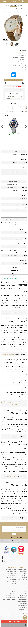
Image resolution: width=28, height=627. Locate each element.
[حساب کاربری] (20, 1)
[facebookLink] (7, 537)
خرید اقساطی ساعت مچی (11, 581)
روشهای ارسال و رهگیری (22, 569)
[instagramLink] (11, 537)
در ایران (16, 184)
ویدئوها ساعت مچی (23, 607)
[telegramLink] (14, 537)
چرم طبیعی (11, 222)
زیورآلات (7, 5)
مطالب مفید (24, 589)
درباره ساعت (24, 591)
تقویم (2, 250)
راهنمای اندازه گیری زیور (22, 597)
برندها (13, 589)
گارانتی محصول (14, 270)
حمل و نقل (14, 276)
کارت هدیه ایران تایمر (12, 583)
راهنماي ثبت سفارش (23, 571)
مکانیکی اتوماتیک (14, 263)
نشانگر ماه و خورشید (14, 255)
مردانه (16, 151)
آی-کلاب (14, 585)
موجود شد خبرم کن (13, 625)
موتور (16, 187)
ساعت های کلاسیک (8, 354)
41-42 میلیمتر (15, 198)
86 (17, 211)
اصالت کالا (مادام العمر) (13, 181)
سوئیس (16, 154)
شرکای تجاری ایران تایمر (22, 579)
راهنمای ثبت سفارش (8, 557)
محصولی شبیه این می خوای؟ (14, 621)
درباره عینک (25, 593)
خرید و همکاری (23, 567)
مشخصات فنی (7, 80)
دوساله (8, 184)
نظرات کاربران (13, 80)
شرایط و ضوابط (6, 615)
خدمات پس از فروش (8, 561)
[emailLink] (21, 537)
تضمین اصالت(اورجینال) (12, 575)
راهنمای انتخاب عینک (23, 599)
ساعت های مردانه (9, 518)
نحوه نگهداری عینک (23, 603)
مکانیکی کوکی (7, 263)
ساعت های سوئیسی (9, 313)
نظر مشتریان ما (24, 575)
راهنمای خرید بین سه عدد (11, 571)
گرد (17, 238)
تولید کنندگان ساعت (11, 593)
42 (17, 201)
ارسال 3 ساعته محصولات (11, 573)
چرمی (16, 232)
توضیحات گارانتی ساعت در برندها (9, 599)
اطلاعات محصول (14, 144)
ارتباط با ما (20, 615)
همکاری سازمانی (24, 577)
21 (17, 208)
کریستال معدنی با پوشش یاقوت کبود (11, 219)
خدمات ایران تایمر (12, 567)
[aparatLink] (17, 537)
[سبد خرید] (23, 1)
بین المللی (12, 184)
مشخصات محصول (19, 80)
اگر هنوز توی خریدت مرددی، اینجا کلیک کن (14, 98)
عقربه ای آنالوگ (15, 235)
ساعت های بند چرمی (9, 476)
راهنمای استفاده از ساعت (22, 601)
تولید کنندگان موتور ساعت (10, 597)
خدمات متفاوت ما (14, 615)
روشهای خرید (24, 573)
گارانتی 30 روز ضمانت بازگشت (11, 569)
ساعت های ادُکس (9, 436)
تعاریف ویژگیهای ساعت (22, 605)
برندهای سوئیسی (12, 591)
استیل (16, 222)
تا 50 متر (16, 247)
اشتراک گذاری (8, 83)
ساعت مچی (19, 5)
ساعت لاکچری (13, 5)
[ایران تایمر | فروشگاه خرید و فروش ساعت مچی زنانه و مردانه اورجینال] (3, 1)
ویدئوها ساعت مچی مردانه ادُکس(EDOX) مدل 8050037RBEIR (14, 278)
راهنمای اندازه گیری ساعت (22, 595)
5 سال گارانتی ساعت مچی (11, 577)
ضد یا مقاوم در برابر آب (11, 187)
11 (17, 204)
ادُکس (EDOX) (19, 53)
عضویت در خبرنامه (14, 524)
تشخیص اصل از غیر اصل (10, 595)
